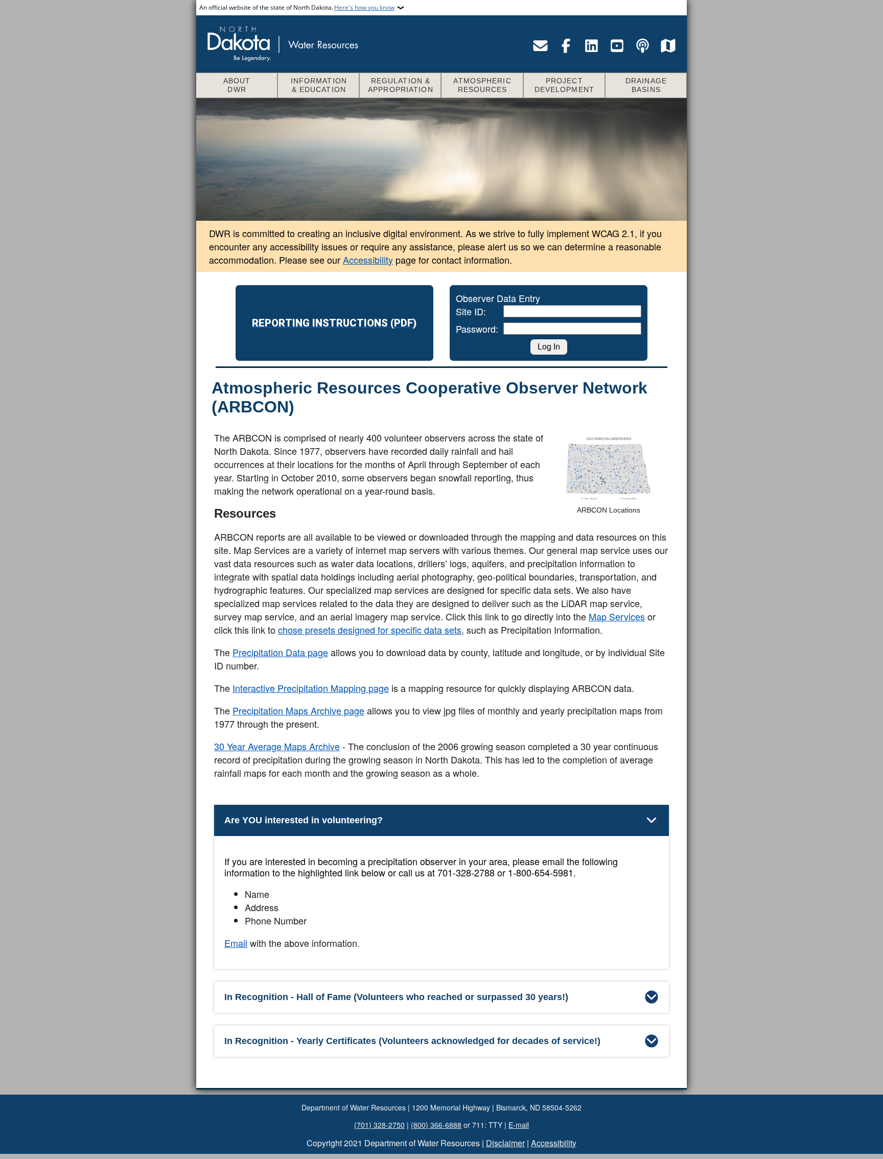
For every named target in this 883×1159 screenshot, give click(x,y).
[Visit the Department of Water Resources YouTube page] (617, 45)
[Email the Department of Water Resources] (540, 45)
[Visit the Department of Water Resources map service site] (668, 45)
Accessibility (368, 259)
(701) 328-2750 (379, 1125)
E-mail (518, 1125)
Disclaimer (505, 1143)
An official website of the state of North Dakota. (296, 7)
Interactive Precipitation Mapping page (311, 687)
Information (319, 85)
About (237, 85)
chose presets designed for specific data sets (369, 629)
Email (235, 942)
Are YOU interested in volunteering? (303, 820)
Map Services (617, 616)
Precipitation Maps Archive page (298, 710)
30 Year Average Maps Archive (277, 746)
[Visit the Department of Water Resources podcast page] (642, 45)
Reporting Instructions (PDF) (334, 323)
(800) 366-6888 (436, 1125)
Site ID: (463, 311)
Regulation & (400, 85)
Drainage (646, 85)
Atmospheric (482, 85)
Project (564, 85)
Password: (463, 328)
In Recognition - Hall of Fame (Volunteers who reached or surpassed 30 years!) (396, 997)
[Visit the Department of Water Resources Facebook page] (565, 45)
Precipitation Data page (280, 652)
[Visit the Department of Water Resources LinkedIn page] (591, 45)
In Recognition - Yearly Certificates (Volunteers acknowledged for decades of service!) (412, 1041)
